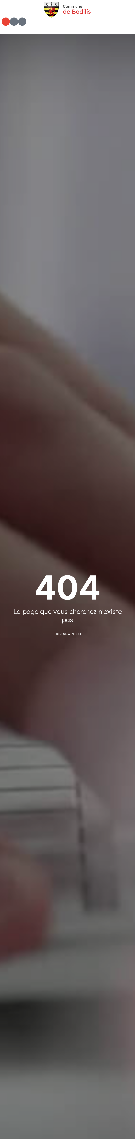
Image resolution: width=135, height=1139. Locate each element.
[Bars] (22, 21)
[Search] (14, 21)
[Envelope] (6, 21)
